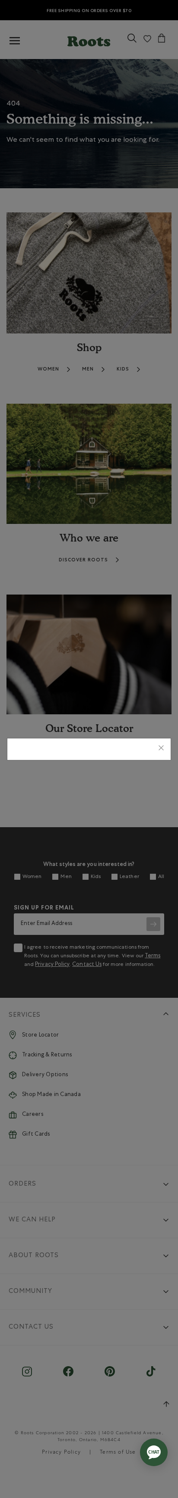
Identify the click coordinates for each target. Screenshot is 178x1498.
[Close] (161, 749)
